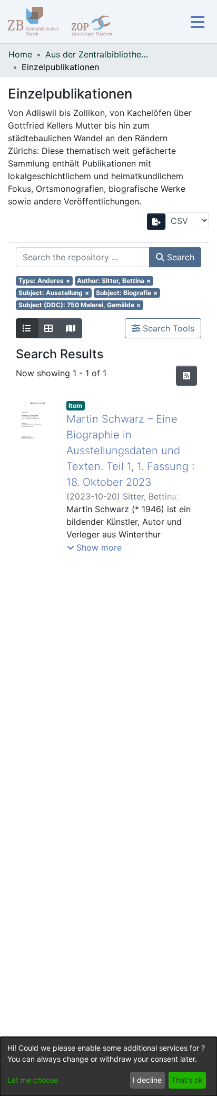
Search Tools (167, 328)
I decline (147, 1079)
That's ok (187, 1079)
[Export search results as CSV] (156, 221)
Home (20, 54)
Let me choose (32, 1079)
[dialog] (108, 1066)
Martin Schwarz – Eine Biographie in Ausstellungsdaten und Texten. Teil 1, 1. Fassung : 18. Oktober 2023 (130, 450)
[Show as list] (27, 328)
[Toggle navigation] (197, 22)
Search (179, 257)
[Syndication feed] (186, 376)
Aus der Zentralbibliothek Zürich (98, 54)
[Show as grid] (48, 328)
